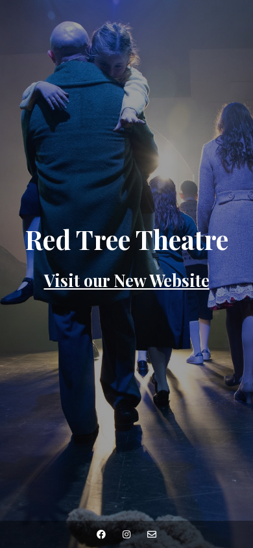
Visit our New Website (127, 280)
